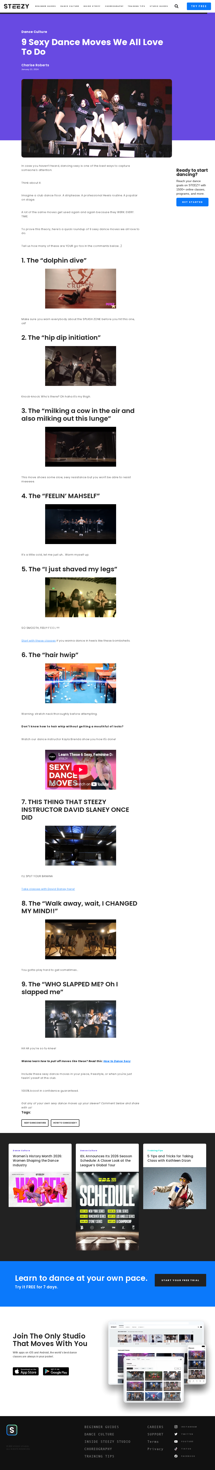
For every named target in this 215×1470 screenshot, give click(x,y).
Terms (153, 1441)
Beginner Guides (45, 6)
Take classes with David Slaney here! (48, 889)
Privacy (155, 1449)
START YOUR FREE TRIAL (180, 1280)
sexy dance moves (35, 1122)
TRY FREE (199, 6)
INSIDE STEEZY (92, 6)
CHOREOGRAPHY (114, 6)
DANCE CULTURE (99, 1434)
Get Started (192, 202)
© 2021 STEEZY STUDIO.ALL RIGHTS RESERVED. (18, 1447)
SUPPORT (155, 1434)
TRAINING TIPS (136, 6)
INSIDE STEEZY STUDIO (107, 1441)
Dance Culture (69, 6)
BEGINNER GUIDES (101, 1427)
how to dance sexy (65, 1122)
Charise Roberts (35, 65)
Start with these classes (38, 640)
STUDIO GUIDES (159, 6)
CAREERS (155, 1427)
